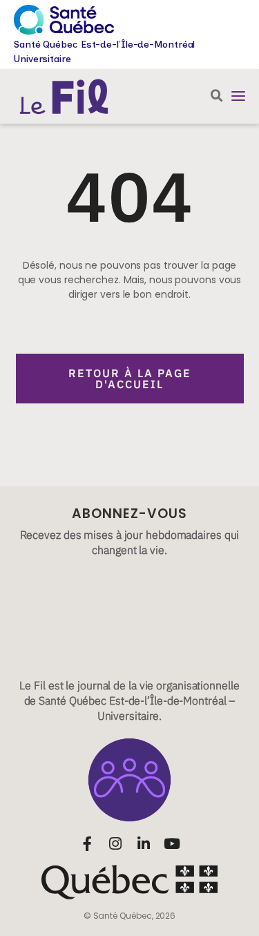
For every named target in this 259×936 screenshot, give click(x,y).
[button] (238, 96)
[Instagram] (115, 844)
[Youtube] (172, 844)
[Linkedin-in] (144, 844)
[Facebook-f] (87, 844)
